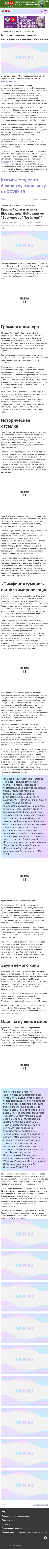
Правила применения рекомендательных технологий (24, 1532)
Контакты (6, 1524)
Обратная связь (8, 1520)
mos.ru (43, 159)
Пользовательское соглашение (15, 1516)
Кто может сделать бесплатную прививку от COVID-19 (23, 185)
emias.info (5, 161)
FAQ (3, 1512)
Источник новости (40, 199)
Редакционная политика (12, 1528)
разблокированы (8, 81)
